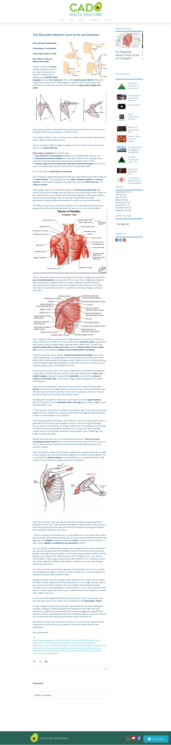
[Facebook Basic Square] (116, 240)
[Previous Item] (119, 40)
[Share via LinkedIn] (46, 661)
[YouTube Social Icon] (133, 738)
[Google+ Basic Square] (124, 240)
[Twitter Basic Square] (120, 240)
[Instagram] (128, 738)
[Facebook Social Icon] (138, 738)
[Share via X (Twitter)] (40, 661)
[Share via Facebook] (34, 661)
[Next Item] (139, 40)
